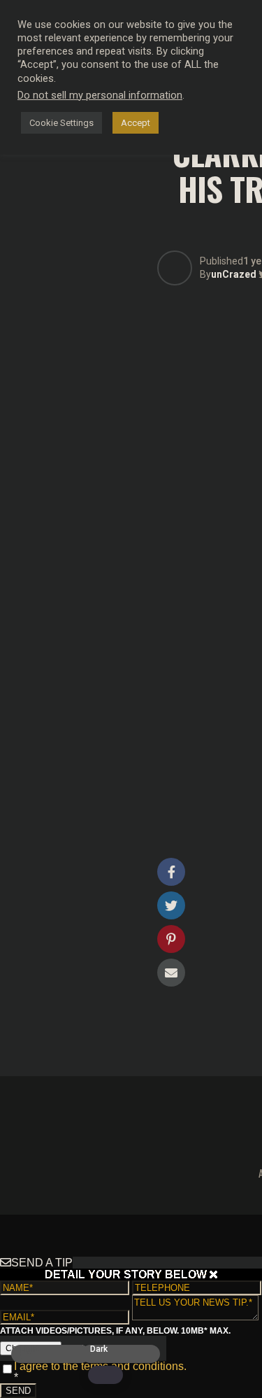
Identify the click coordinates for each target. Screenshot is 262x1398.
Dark (99, 1349)
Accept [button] (135, 123)
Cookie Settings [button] (61, 123)
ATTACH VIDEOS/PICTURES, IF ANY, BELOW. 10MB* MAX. (115, 1331)
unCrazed (233, 274)
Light (29, 1349)
